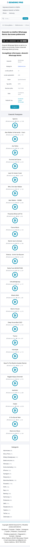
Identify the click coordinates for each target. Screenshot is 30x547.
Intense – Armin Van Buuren (15, 254)
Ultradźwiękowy (15, 282)
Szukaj (25, 18)
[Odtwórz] (4, 41)
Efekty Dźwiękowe (9, 457)
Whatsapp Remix (21, 61)
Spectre (15, 119)
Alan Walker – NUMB (15, 200)
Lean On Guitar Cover (15, 173)
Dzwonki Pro (18, 525)
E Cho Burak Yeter (15, 417)
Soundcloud (22, 531)
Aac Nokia (15, 146)
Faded (15, 404)
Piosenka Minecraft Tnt (15, 214)
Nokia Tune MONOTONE (15, 268)
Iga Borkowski (22, 79)
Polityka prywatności (10, 534)
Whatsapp (21, 102)
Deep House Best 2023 (15, 322)
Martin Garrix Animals (15, 241)
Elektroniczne (19, 25)
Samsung (11, 13)
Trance (15, 336)
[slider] (24, 40)
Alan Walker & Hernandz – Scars (15, 132)
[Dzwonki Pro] (15, 2)
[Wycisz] (21, 41)
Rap (4, 490)
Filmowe (6, 464)
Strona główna (8, 25)
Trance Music (15, 227)
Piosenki (6, 484)
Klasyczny (6, 477)
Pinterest (14, 531)
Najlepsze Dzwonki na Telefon (11, 10)
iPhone (4, 13)
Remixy (5, 493)
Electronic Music (15, 431)
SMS (4, 503)
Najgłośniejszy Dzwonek (15, 377)
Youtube (11, 529)
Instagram (25, 529)
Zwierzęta (6, 517)
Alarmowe (6, 450)
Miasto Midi (15, 295)
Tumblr (7, 531)
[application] (15, 41)
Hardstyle (15, 349)
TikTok (5, 513)
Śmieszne (6, 500)
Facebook (20, 98)
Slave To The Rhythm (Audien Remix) (15, 363)
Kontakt (11, 536)
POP (4, 487)
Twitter (20, 100)
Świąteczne (6, 507)
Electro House (15, 309)
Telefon (5, 510)
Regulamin (21, 534)
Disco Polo (6, 454)
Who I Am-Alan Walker (15, 187)
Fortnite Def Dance (15, 159)
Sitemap (18, 536)
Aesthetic (15, 390)
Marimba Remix (8, 480)
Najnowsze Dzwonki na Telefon (11, 7)
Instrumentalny (8, 467)
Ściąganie (14, 107)
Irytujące (6, 474)
